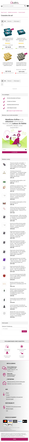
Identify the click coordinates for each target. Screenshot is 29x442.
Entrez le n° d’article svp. (7, 326)
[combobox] (17, 21)
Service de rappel (9, 399)
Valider (24, 331)
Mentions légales (9, 408)
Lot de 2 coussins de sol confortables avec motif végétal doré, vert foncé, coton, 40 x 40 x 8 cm (21, 64)
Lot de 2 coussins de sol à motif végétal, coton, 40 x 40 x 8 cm (7, 39)
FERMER (14, 439)
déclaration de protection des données (18, 436)
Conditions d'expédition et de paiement (14, 397)
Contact (7, 395)
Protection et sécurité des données (13, 406)
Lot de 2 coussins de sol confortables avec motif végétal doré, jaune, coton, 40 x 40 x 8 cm (8, 64)
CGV (7, 410)
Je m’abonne (14, 152)
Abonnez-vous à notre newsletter (14, 383)
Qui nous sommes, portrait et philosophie (16, 381)
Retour (7, 393)
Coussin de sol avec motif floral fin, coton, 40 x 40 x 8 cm (21, 39)
